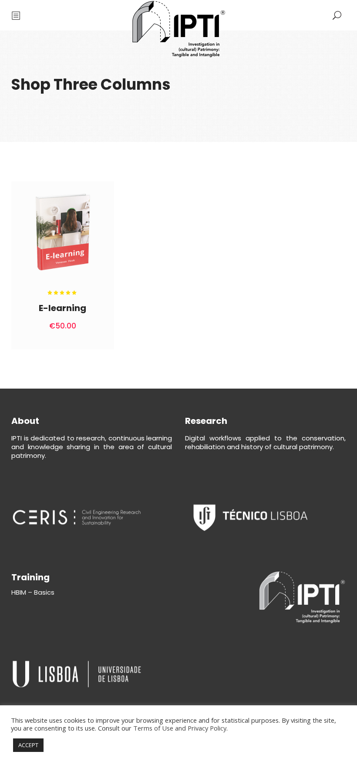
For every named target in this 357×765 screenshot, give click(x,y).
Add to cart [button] (79, 326)
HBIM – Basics (32, 592)
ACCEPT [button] (28, 745)
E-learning (62, 308)
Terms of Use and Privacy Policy (179, 728)
